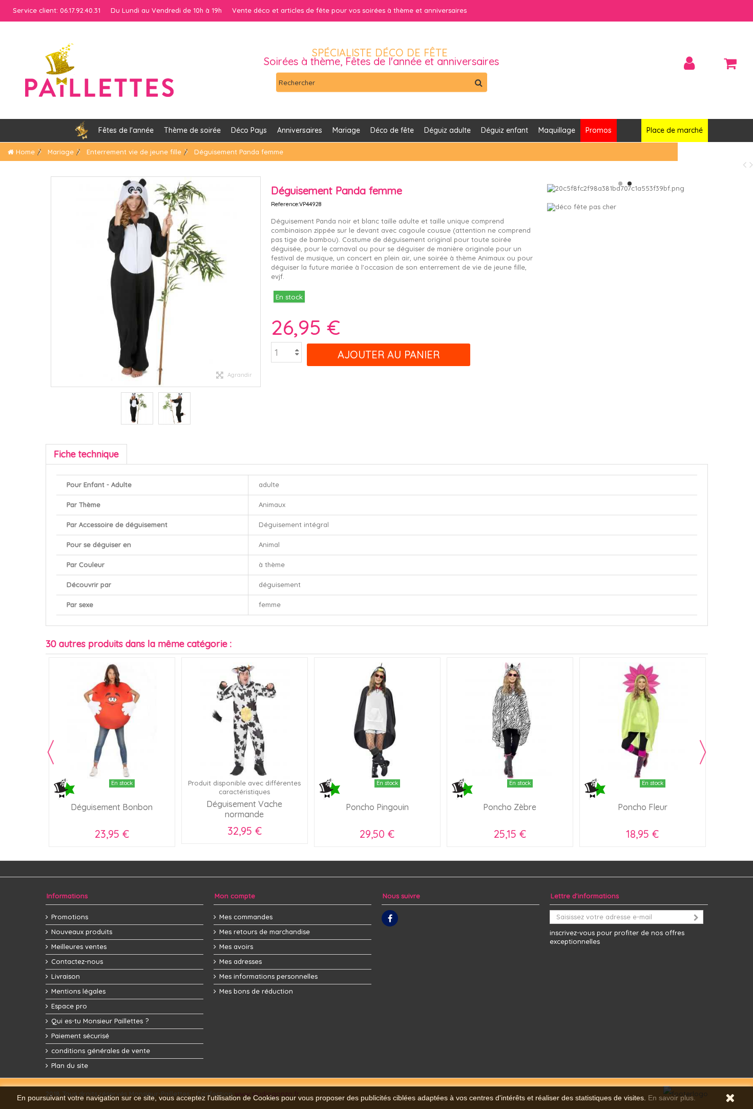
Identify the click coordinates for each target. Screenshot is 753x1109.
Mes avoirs (236, 946)
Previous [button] (50, 752)
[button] (299, 130)
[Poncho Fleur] (642, 720)
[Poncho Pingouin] (377, 720)
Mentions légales (78, 991)
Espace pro (69, 1006)
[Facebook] (390, 918)
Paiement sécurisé (80, 1036)
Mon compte (235, 896)
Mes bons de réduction (256, 991)
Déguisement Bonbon (112, 807)
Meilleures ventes (79, 946)
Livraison (65, 976)
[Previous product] (746, 164)
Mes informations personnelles (268, 976)
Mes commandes (246, 917)
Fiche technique (86, 454)
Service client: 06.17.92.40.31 (56, 10)
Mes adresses (240, 961)
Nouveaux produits (81, 931)
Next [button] (703, 752)
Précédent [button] (56, 281)
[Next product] (751, 164)
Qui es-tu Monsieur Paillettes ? (100, 1021)
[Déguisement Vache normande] (244, 720)
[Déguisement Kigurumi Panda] (137, 408)
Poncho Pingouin (377, 807)
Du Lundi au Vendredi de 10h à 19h (166, 10)
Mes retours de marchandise (264, 931)
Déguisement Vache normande (244, 809)
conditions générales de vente (100, 1050)
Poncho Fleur (642, 807)
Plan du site (69, 1065)
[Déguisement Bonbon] (112, 720)
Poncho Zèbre (509, 807)
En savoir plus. (672, 1098)
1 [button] (620, 184)
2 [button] (630, 184)
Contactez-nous (77, 961)
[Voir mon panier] (729, 63)
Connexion (689, 63)
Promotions (69, 917)
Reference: (285, 204)
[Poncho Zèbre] (510, 720)
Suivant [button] (255, 281)
